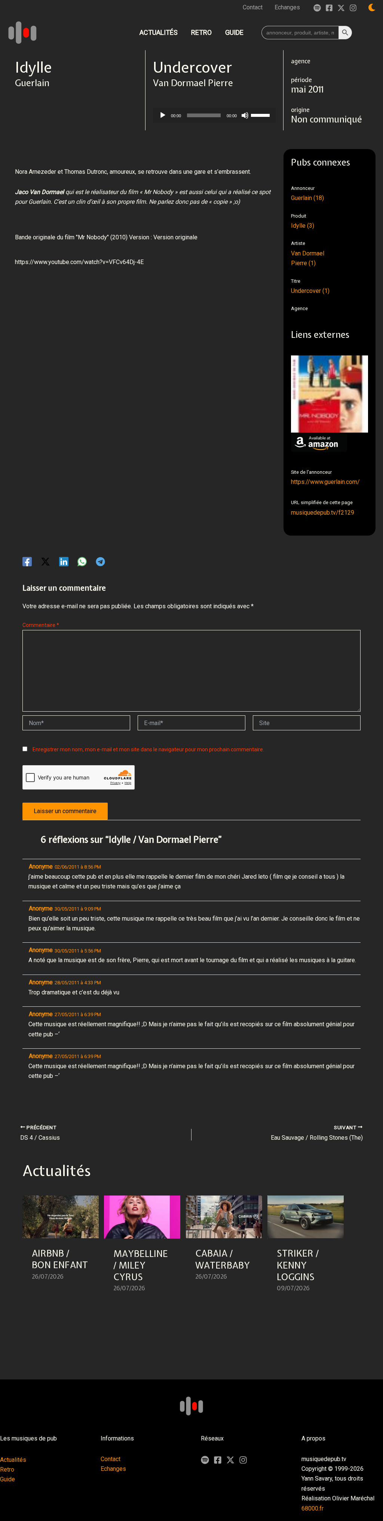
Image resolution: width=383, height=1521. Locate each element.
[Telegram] (100, 561)
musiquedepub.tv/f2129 (322, 512)
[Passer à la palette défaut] (372, 7)
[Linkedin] (63, 561)
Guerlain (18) (307, 198)
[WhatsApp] (82, 561)
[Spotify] (317, 8)
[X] (230, 1460)
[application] (214, 115)
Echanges (113, 1468)
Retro (7, 1469)
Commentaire (40, 625)
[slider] (261, 114)
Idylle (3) (302, 225)
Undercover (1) (310, 290)
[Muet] (245, 115)
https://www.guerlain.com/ (325, 481)
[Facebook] (329, 8)
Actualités (13, 1459)
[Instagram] (353, 8)
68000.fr (312, 1508)
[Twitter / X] (341, 8)
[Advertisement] (151, 310)
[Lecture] (162, 115)
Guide (7, 1479)
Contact (110, 1459)
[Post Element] (61, 1248)
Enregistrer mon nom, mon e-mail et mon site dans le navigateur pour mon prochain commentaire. (148, 749)
